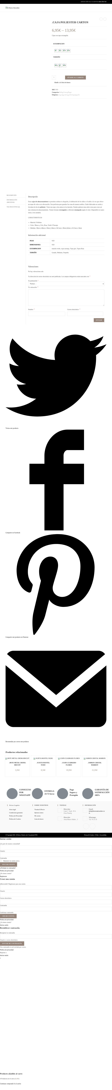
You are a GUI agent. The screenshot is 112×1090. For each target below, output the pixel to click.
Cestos (65, 92)
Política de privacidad (6, 871)
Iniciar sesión (8, 864)
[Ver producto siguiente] (104, 19)
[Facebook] (86, 826)
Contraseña (3, 858)
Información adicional (12, 201)
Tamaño (56, 57)
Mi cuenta (37, 816)
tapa (75, 95)
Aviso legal (12, 809)
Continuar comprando (6, 1084)
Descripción (11, 195)
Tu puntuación (33, 281)
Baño (61, 92)
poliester (71, 95)
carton (66, 95)
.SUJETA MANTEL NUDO (43, 764)
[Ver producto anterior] (101, 19)
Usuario (2, 851)
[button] (61, 82)
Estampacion (58, 44)
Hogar (70, 92)
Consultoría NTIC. (33, 835)
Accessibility (103, 835)
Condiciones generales (16, 813)
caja (62, 95)
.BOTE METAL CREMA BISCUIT (17, 764)
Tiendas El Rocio (39, 809)
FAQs (96, 835)
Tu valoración (33, 287)
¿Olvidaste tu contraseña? (8, 868)
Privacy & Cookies (89, 835)
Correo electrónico (73, 309)
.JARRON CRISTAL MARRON (95, 764)
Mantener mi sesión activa (11, 861)
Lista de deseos (38, 819)
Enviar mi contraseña (12, 943)
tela (78, 95)
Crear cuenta (8, 916)
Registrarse (3, 876)
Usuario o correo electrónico (9, 940)
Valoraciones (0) (13, 207)
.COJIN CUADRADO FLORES (69, 764)
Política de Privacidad (15, 816)
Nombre (31, 309)
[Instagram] (92, 826)
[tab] (16, 195)
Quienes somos (38, 813)
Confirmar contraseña (6, 912)
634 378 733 (102, 2)
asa (59, 95)
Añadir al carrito (75, 77)
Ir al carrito (17, 1084)
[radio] (56, 50)
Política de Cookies (15, 819)
